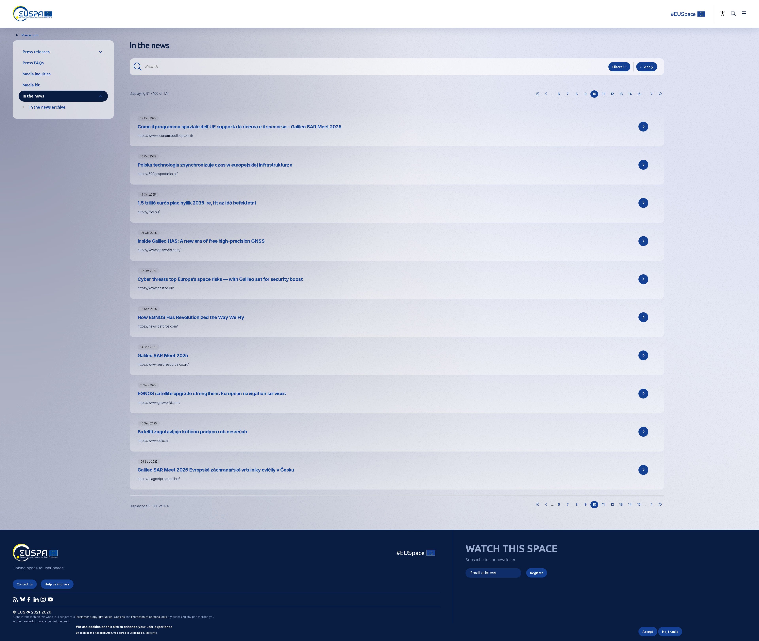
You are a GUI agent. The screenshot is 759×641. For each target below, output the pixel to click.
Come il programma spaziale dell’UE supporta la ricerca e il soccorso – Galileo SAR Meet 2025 (240, 127)
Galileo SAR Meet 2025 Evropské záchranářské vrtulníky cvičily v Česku (216, 470)
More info (151, 633)
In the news (33, 96)
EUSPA (35, 554)
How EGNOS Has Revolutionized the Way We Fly (191, 317)
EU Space (416, 553)
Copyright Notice (101, 616)
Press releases (36, 51)
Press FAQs (33, 63)
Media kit (31, 85)
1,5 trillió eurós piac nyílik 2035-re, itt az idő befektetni (197, 203)
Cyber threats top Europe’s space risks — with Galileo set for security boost (220, 279)
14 (631, 95)
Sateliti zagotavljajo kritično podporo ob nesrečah (192, 432)
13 (622, 95)
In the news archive (47, 107)
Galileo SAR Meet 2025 (163, 355)
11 (604, 95)
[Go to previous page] (546, 97)
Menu (744, 13)
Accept (647, 631)
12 (613, 95)
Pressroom (30, 35)
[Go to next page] (651, 97)
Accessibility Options (722, 13)
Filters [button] (617, 67)
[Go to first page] (537, 97)
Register (536, 573)
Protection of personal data (149, 616)
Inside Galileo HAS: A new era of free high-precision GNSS (201, 241)
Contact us (25, 584)
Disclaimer (82, 616)
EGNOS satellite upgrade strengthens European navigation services (212, 393)
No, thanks (670, 631)
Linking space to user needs (690, 14)
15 (640, 95)
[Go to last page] (660, 97)
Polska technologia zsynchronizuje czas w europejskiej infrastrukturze (215, 165)
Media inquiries (37, 74)
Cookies (119, 616)
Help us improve (57, 584)
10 (595, 95)
